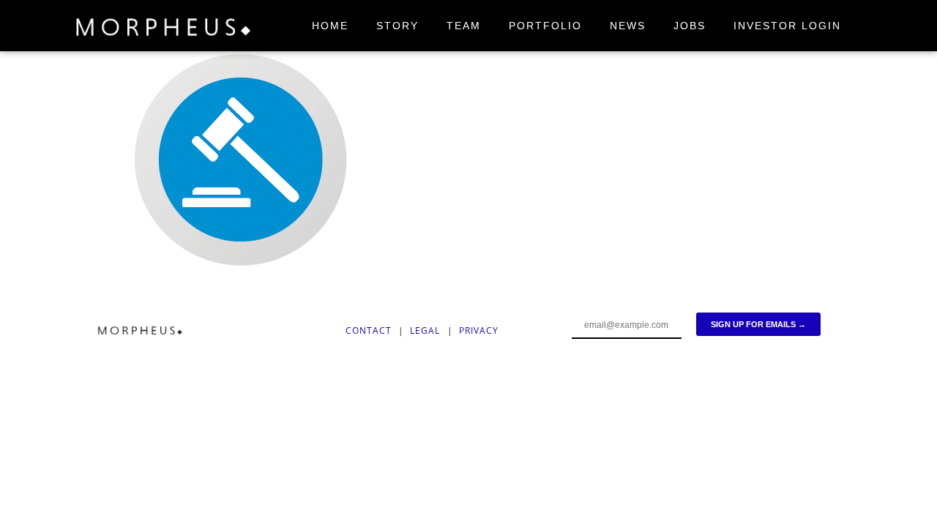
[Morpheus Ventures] (164, 29)
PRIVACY (479, 330)
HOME (330, 25)
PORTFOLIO (545, 25)
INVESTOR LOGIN (787, 25)
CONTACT (369, 330)
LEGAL (426, 330)
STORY (397, 25)
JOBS (689, 25)
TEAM (464, 25)
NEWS (628, 25)
